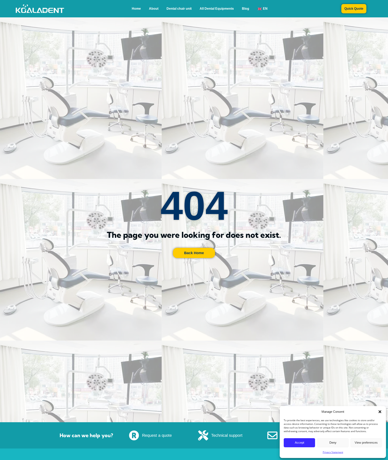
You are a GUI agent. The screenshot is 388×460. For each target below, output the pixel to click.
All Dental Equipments (213, 8)
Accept (299, 442)
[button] (380, 412)
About (145, 8)
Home (128, 8)
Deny (332, 442)
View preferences (366, 442)
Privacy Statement (333, 452)
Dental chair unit (170, 8)
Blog (245, 8)
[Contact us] (272, 435)
